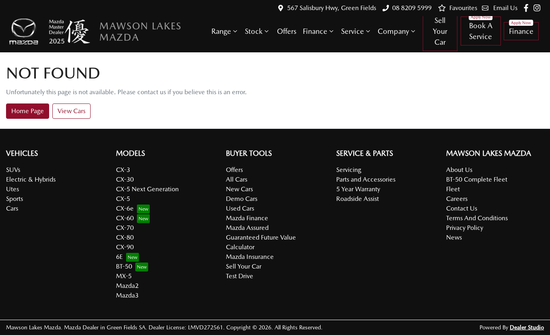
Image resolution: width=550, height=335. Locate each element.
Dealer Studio (527, 327)
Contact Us (461, 208)
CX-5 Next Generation (147, 189)
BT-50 (124, 266)
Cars (12, 208)
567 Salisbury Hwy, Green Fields (331, 8)
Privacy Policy (464, 228)
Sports (14, 199)
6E (119, 257)
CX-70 (125, 228)
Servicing (348, 170)
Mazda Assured (247, 228)
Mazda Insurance (250, 257)
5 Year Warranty (358, 189)
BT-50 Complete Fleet (476, 179)
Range (221, 31)
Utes (12, 189)
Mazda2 (127, 286)
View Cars (71, 111)
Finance (315, 31)
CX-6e (125, 208)
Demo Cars (241, 199)
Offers (286, 31)
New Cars (239, 189)
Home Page (27, 111)
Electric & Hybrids (31, 179)
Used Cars (240, 208)
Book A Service (480, 31)
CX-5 (123, 199)
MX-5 (124, 276)
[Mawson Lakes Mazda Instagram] (538, 8)
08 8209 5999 (412, 8)
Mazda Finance (247, 218)
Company (393, 31)
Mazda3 (127, 295)
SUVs (13, 170)
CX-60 (125, 218)
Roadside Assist (357, 199)
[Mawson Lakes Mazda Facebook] (527, 8)
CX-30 (125, 179)
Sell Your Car (440, 31)
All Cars (236, 179)
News (454, 237)
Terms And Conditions (477, 218)
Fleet (453, 189)
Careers (456, 199)
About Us (459, 170)
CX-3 (123, 170)
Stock (254, 31)
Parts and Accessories (365, 179)
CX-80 (125, 237)
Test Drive (239, 276)
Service (352, 31)
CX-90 (125, 247)
